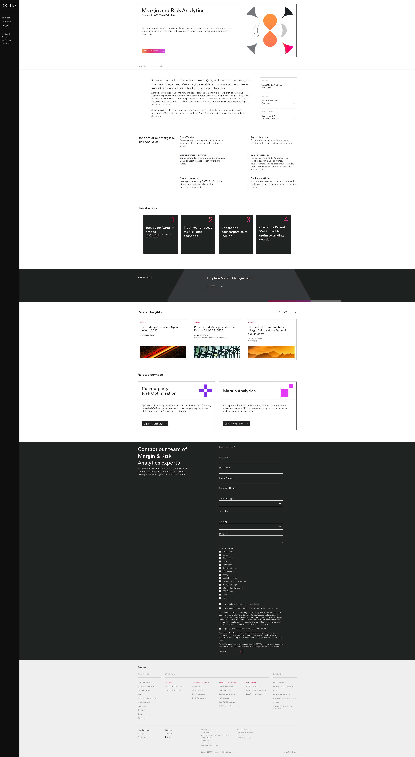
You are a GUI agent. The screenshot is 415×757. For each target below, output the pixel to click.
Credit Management (198, 698)
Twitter (168, 737)
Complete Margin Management (283, 686)
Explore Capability (153, 423)
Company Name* (227, 488)
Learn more (210, 286)
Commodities (142, 710)
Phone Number (226, 478)
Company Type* (227, 498)
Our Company (144, 730)
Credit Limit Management (173, 690)
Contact (7, 40)
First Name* (225, 457)
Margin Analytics (224, 690)
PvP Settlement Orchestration (229, 706)
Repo (139, 694)
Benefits (142, 66)
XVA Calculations (224, 698)
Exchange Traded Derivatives (147, 698)
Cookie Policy (272, 608)
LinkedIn (168, 733)
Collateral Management (227, 694)
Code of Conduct (243, 737)
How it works (157, 66)
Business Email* (227, 447)
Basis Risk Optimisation (254, 694)
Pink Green (292, 752)
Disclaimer (205, 732)
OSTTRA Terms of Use (209, 730)
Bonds (140, 714)
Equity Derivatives (144, 702)
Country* (223, 521)
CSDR (275, 690)
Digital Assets (142, 718)
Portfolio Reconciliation (226, 686)
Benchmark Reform (279, 682)
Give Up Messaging (198, 694)
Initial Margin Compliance (281, 694)
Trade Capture (196, 686)
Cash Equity (142, 706)
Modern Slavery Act (244, 730)
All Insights (283, 312)
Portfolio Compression (253, 686)
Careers (141, 737)
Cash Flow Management (227, 702)
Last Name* (225, 467)
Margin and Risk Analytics (173, 686)
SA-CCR (276, 702)
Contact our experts (151, 51)
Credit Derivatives (144, 690)
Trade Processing (197, 690)
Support (7, 43)
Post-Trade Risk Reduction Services (284, 698)
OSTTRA (249, 608)
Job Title (223, 511)
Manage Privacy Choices (210, 745)
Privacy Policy (253, 604)
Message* (224, 534)
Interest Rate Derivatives (146, 686)
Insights (6, 25)
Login (6, 37)
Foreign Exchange (144, 682)
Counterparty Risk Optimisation (256, 690)
